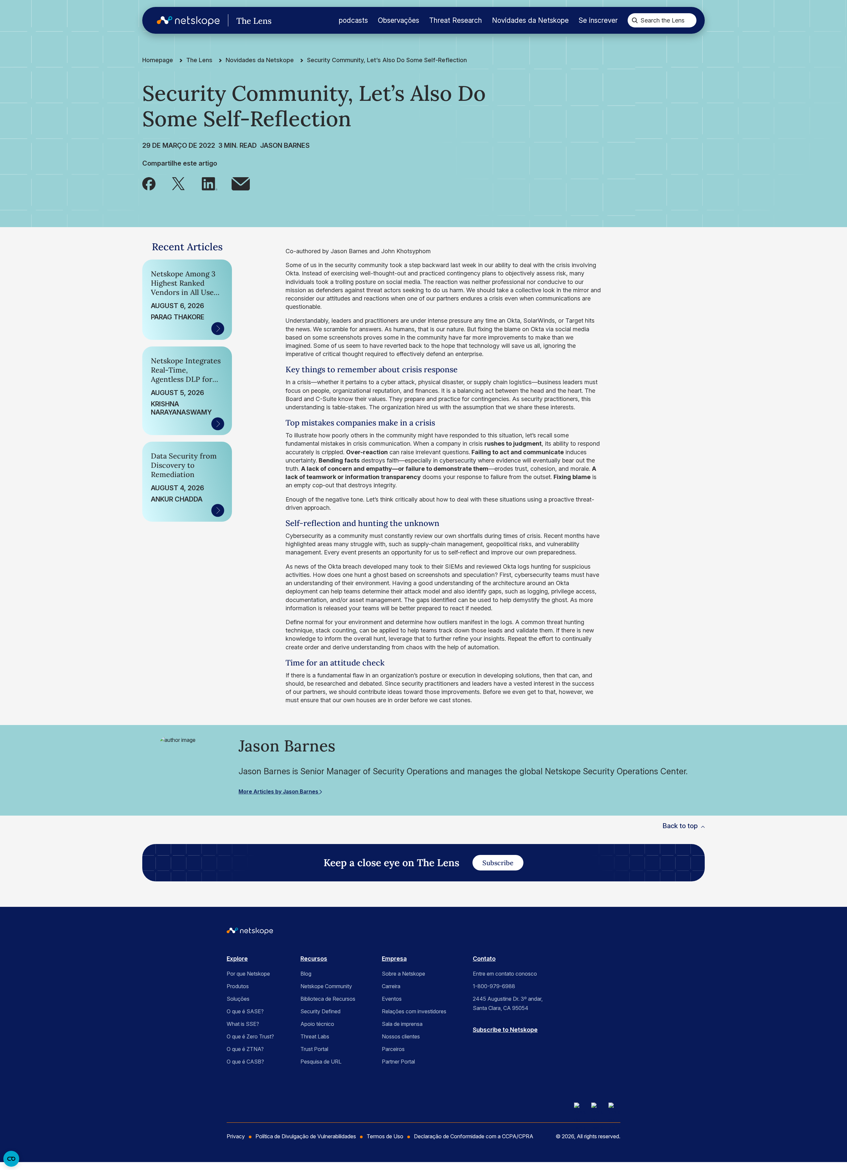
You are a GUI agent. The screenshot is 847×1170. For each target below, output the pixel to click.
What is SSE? (243, 1024)
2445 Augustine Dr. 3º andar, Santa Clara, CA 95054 (508, 1003)
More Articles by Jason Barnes (279, 791)
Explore (237, 958)
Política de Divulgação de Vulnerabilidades (305, 1136)
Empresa (394, 958)
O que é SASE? (245, 1011)
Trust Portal (314, 1049)
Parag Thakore (177, 317)
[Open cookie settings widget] (11, 1159)
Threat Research (455, 20)
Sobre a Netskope (403, 973)
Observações (398, 20)
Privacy (236, 1136)
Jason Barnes (285, 145)
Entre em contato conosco (505, 973)
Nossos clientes (401, 1036)
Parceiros (393, 1049)
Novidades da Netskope (530, 20)
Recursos (313, 958)
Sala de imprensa (402, 1024)
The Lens (199, 60)
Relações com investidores (414, 1011)
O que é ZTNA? (245, 1049)
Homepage (157, 60)
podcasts (353, 20)
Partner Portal (398, 1061)
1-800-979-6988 (494, 986)
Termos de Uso (385, 1136)
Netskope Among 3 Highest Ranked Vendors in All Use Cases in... (183, 283)
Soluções (238, 998)
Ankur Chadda (176, 499)
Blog (305, 973)
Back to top (680, 826)
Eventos (392, 998)
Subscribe (497, 863)
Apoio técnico (317, 1024)
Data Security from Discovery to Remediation (184, 465)
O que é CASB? (245, 1061)
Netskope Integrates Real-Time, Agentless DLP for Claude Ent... (186, 370)
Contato (484, 958)
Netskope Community (326, 986)
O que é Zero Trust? (250, 1036)
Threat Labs (314, 1036)
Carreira (391, 986)
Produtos (238, 986)
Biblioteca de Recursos (327, 998)
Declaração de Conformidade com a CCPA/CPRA (473, 1136)
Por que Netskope (248, 973)
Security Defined (320, 1011)
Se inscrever (598, 20)
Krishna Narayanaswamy (181, 408)
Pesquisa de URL (320, 1061)
